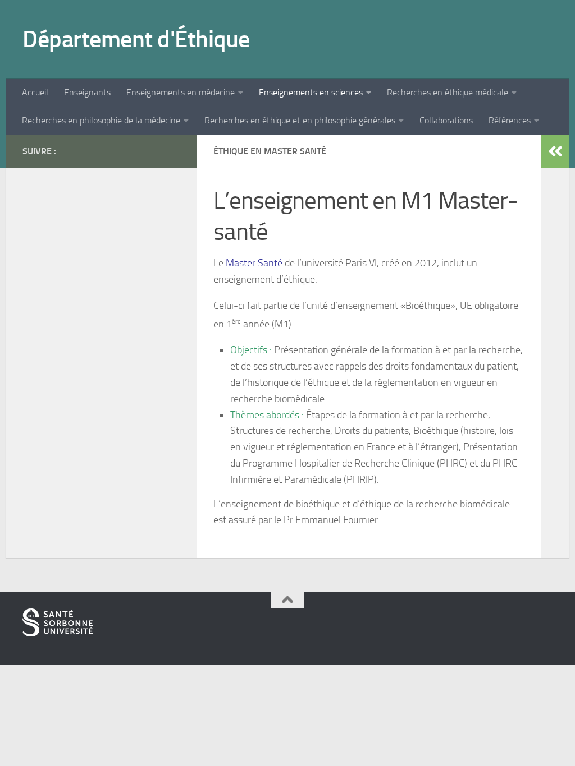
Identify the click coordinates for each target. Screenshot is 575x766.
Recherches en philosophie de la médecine (101, 120)
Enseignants (87, 92)
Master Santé (254, 263)
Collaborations (446, 120)
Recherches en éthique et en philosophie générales (299, 120)
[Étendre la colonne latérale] (555, 151)
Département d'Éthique (136, 39)
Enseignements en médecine (180, 92)
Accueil (35, 92)
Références (510, 120)
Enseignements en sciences (311, 92)
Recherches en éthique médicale (447, 92)
